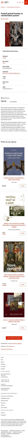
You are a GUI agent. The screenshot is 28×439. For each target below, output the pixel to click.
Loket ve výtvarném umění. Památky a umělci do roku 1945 (14, 320)
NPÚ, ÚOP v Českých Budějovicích (11, 73)
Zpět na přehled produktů (14, 338)
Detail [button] (22, 186)
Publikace (3, 364)
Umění (4, 58)
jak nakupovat (10, 346)
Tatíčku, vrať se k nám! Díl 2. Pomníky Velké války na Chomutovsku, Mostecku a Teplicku (14, 225)
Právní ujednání (4, 430)
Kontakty (3, 368)
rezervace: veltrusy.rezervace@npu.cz (7, 384)
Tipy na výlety (4, 407)
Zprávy (2, 362)
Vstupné (3, 405)
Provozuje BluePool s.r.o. (6, 436)
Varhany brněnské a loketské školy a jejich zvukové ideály (14, 178)
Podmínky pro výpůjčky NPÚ (13, 433)
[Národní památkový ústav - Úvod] (5, 2)
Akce (2, 359)
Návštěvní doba (4, 400)
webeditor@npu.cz (5, 435)
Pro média (3, 366)
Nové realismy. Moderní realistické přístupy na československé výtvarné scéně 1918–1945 (14, 276)
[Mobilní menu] (26, 2)
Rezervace (3, 403)
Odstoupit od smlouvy (6, 349)
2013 (4, 63)
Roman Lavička (4, 19)
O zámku (3, 412)
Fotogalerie (3, 415)
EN (22, 2)
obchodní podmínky (16, 343)
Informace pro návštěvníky (7, 396)
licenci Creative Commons (10, 421)
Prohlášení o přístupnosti (15, 430)
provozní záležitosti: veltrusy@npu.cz (5, 389)
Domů (2, 357)
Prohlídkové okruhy (5, 398)
